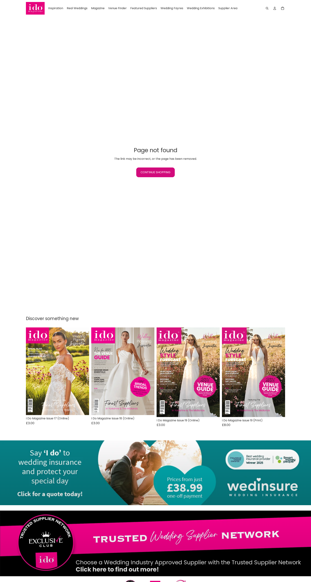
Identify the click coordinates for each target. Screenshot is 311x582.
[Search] (267, 8)
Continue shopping (155, 172)
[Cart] (283, 8)
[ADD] (83, 409)
